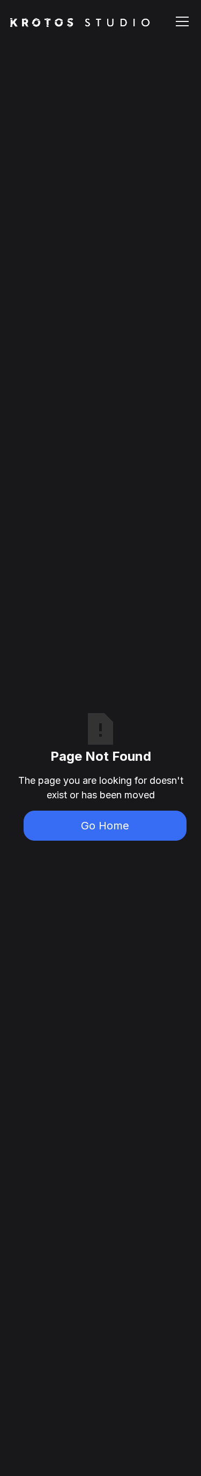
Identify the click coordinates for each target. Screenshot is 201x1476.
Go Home (105, 825)
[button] (180, 21)
